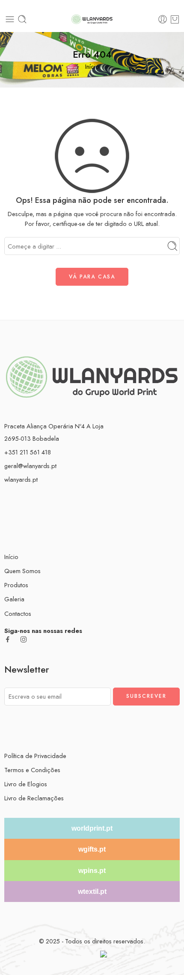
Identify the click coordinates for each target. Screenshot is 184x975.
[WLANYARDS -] (92, 19)
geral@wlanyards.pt (30, 465)
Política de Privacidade (35, 755)
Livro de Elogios (25, 783)
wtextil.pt (92, 891)
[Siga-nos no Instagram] (23, 639)
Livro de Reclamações (34, 797)
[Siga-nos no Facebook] (7, 639)
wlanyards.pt (21, 479)
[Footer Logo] (92, 376)
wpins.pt (92, 870)
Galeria (14, 598)
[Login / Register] (162, 19)
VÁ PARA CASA (92, 277)
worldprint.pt (92, 828)
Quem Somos (22, 570)
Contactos (17, 613)
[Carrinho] (175, 19)
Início (92, 66)
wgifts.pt (92, 849)
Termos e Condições (32, 769)
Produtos (16, 584)
